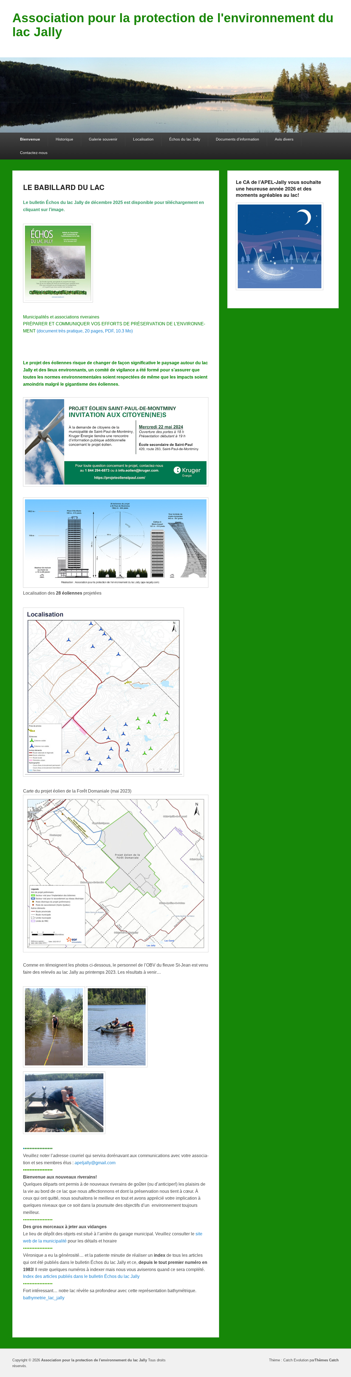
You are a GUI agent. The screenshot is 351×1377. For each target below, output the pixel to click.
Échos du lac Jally (184, 139)
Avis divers (284, 139)
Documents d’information (237, 139)
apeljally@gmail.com (95, 1162)
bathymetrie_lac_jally (43, 1297)
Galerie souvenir (103, 139)
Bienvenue (30, 139)
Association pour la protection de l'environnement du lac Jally (172, 25)
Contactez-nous (33, 152)
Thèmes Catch (327, 1360)
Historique (64, 139)
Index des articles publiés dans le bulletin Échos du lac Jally (81, 1276)
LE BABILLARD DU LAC (63, 187)
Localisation (143, 139)
